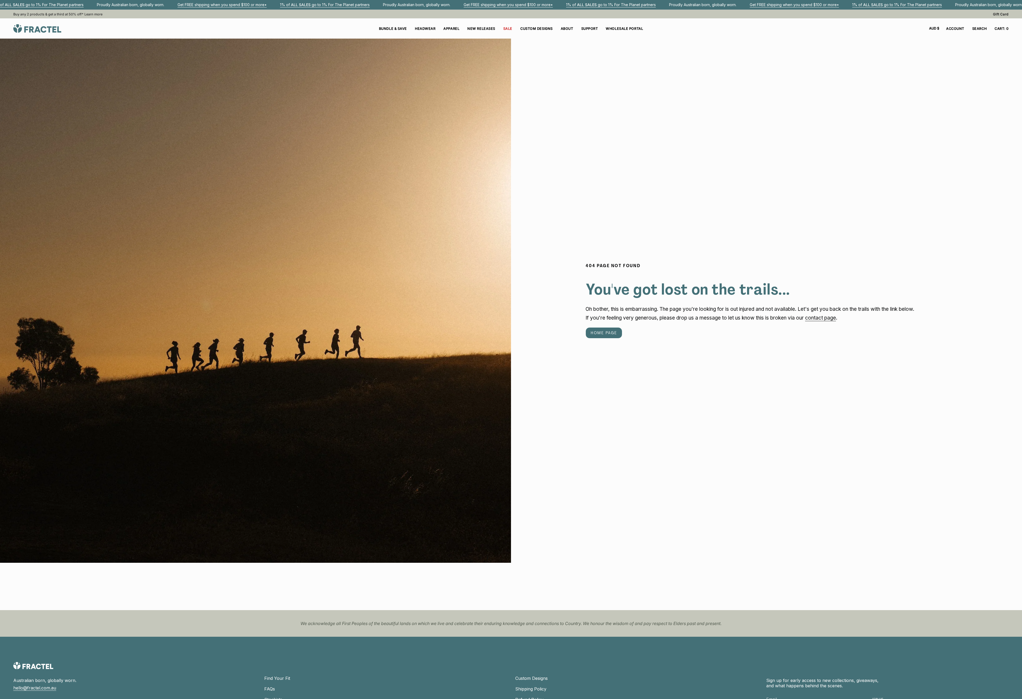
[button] (425, 28)
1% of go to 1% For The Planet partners (325, 4)
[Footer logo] (33, 665)
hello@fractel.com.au (34, 687)
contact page (820, 318)
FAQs (269, 689)
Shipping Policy (530, 689)
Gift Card (1001, 14)
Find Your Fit (277, 678)
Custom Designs (531, 678)
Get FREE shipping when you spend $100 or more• (222, 4)
